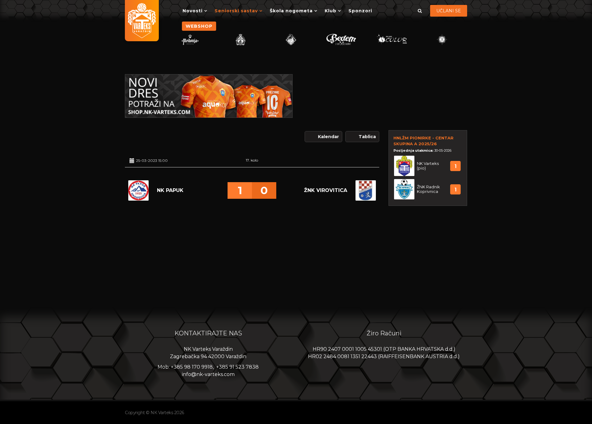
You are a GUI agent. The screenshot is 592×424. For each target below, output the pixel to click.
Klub (330, 11)
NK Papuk (170, 190)
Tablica (367, 136)
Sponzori (360, 11)
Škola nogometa (291, 11)
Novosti (193, 11)
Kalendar (328, 136)
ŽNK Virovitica (325, 190)
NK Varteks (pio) (428, 165)
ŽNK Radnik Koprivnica (428, 189)
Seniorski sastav (236, 11)
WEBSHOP (199, 26)
